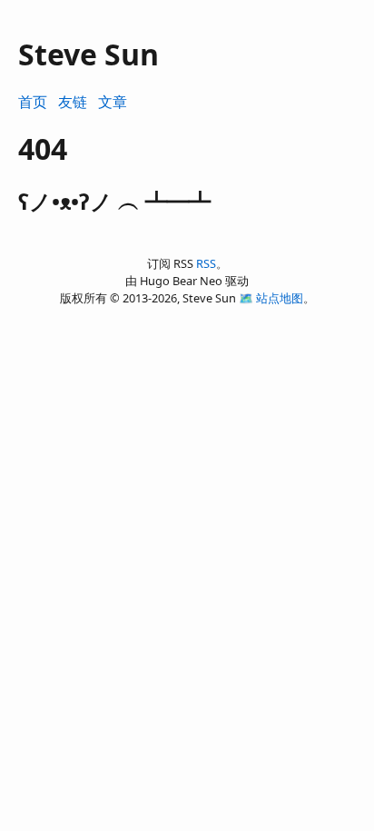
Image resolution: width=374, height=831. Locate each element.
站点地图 (279, 298)
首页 (32, 102)
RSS (206, 263)
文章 (112, 102)
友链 (72, 102)
